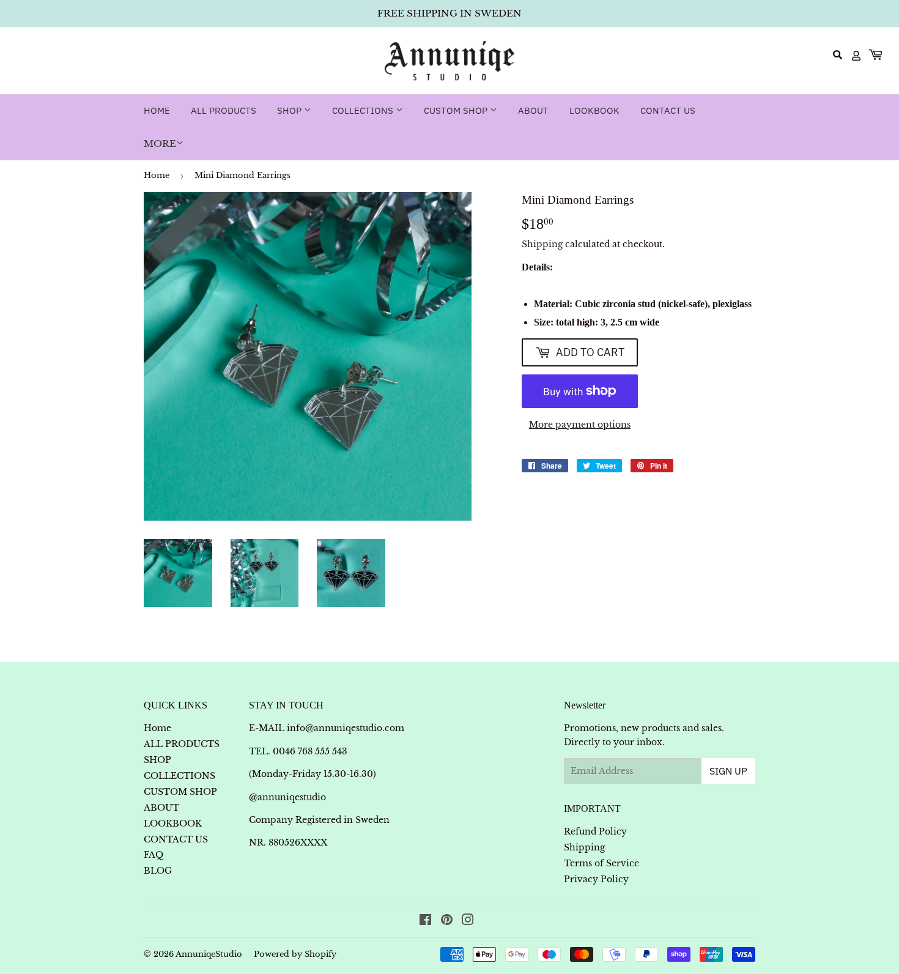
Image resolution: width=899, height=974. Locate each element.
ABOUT (533, 110)
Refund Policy (595, 831)
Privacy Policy (596, 879)
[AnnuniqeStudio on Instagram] (468, 921)
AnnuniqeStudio (209, 954)
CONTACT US (667, 110)
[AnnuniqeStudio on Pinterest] (446, 921)
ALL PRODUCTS (223, 110)
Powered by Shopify (295, 954)
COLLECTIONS (364, 110)
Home (157, 110)
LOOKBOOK (594, 110)
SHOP (290, 110)
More (160, 143)
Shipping (542, 244)
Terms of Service (601, 863)
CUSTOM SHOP (457, 110)
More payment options (580, 424)
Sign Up (728, 771)
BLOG (158, 870)
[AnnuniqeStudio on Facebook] (425, 921)
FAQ (153, 854)
